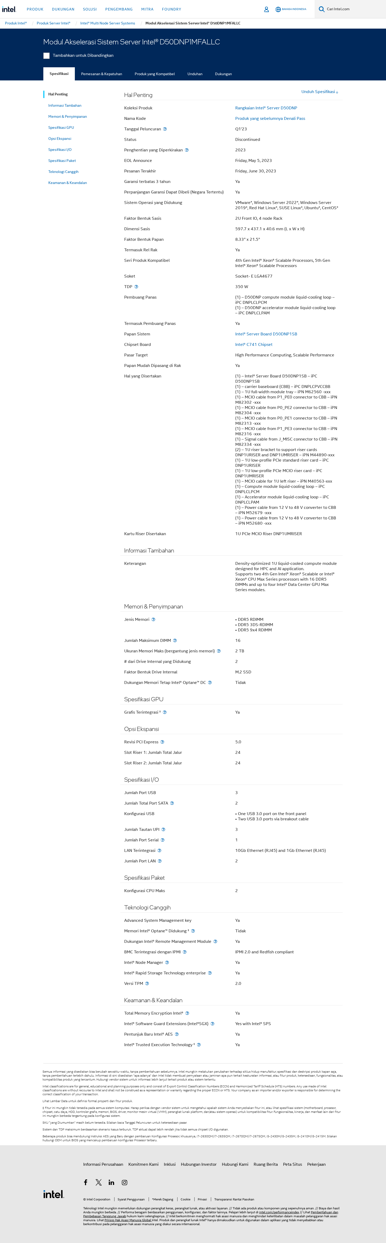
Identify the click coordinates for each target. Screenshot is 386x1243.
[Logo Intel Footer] (53, 1193)
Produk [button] (35, 9)
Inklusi (170, 1164)
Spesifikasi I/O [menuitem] (60, 149)
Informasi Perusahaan (103, 1164)
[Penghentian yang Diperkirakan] (187, 150)
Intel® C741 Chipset (254, 344)
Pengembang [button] (119, 9)
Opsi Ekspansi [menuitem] (59, 138)
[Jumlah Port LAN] (160, 861)
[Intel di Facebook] (85, 1183)
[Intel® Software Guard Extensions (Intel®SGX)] (212, 1023)
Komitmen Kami (143, 1164)
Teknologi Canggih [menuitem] (63, 171)
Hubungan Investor (199, 1164)
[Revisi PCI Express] (162, 742)
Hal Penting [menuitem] (58, 94)
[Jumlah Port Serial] (162, 840)
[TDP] (136, 286)
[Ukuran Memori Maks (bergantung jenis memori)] (219, 651)
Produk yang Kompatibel (155, 73)
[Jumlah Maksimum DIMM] (175, 640)
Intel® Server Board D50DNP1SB (266, 334)
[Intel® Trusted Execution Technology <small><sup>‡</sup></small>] (199, 1044)
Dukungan (223, 73)
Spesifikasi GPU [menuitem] (61, 127)
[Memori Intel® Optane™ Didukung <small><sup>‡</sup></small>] (193, 931)
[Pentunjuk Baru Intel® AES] (177, 1034)
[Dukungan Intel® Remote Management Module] (215, 941)
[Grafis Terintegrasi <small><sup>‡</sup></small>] (165, 712)
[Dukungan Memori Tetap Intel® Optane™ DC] (210, 682)
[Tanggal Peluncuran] (165, 129)
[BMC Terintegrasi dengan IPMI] (184, 952)
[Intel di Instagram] (124, 1183)
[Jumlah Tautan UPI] (163, 829)
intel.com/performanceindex (279, 1212)
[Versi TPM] (147, 983)
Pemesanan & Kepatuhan (101, 73)
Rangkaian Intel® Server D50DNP (266, 108)
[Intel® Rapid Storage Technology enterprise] (210, 973)
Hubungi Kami (235, 1164)
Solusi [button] (90, 9)
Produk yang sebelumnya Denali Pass (270, 118)
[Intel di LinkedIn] (111, 1183)
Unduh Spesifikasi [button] (318, 91)
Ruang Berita (266, 1164)
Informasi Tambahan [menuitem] (64, 105)
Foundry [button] (171, 9)
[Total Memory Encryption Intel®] (187, 1013)
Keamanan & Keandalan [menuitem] (67, 182)
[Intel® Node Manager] (167, 962)
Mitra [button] (147, 9)
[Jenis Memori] (153, 619)
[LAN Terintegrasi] (159, 850)
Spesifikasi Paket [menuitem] (62, 160)
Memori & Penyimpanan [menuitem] (67, 116)
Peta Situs (292, 1164)
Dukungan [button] (63, 9)
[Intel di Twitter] (98, 1183)
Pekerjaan (316, 1164)
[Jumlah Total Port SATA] (172, 803)
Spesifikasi (59, 73)
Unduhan (194, 73)
